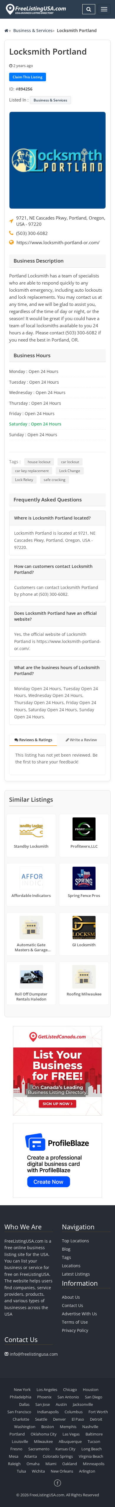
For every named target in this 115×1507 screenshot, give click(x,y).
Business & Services (32, 30)
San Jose (42, 1404)
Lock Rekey (24, 479)
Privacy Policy (75, 1330)
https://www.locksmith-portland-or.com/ (58, 242)
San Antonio (68, 1397)
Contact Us (72, 1305)
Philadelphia (20, 1397)
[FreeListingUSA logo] (35, 9)
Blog (66, 1249)
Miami (50, 1463)
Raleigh (14, 1463)
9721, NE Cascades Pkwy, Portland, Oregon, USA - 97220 (60, 221)
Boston (47, 1426)
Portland (17, 1434)
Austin (61, 1404)
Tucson (94, 1441)
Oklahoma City (44, 1434)
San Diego (93, 1397)
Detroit (96, 1419)
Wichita (38, 1471)
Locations (71, 1265)
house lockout (39, 461)
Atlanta (30, 1456)
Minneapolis (93, 1463)
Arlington (87, 1471)
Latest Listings (76, 1274)
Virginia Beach (91, 1456)
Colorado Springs (58, 1456)
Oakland (69, 1463)
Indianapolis (48, 1411)
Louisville (20, 1441)
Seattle (41, 1419)
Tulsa (21, 1471)
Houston (90, 1389)
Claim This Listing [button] (27, 77)
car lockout (70, 461)
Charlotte (21, 1419)
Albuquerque (70, 1441)
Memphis (68, 1426)
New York (22, 1389)
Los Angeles (47, 1389)
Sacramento (39, 1449)
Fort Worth (98, 1411)
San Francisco (19, 1411)
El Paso (78, 1419)
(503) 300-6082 (32, 233)
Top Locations (75, 1241)
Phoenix (44, 1397)
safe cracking (54, 479)
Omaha (33, 1463)
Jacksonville (83, 1404)
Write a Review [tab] (83, 739)
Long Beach (91, 1449)
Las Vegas (71, 1434)
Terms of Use (75, 1322)
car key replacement (32, 470)
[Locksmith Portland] (57, 160)
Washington (24, 1426)
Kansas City (65, 1449)
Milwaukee (43, 1441)
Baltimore (94, 1434)
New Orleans (62, 1471)
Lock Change (69, 470)
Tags (66, 1257)
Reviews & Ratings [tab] (35, 739)
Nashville (90, 1426)
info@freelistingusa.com (34, 1354)
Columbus (74, 1411)
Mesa (13, 1456)
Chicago (70, 1389)
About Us (71, 1297)
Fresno (16, 1449)
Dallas (24, 1404)
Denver (59, 1419)
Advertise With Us (79, 1314)
